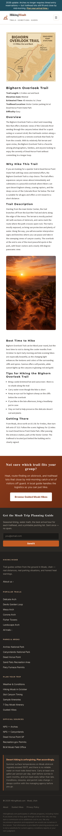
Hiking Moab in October (15, 689)
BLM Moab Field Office (14, 747)
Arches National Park (13, 647)
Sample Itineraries (12, 699)
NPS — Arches (10, 726)
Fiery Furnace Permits (14, 667)
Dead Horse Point (12, 657)
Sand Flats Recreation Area (16, 662)
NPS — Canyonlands (13, 732)
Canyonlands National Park (16, 652)
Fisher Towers (10, 619)
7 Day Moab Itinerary (13, 704)
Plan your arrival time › (38, 8)
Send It (31, 543)
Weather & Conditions (14, 684)
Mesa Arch (8, 609)
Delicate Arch (9, 599)
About (5, 807)
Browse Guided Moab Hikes (31, 496)
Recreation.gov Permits (14, 742)
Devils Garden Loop (13, 604)
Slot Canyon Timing (13, 694)
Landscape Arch (11, 625)
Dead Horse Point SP (13, 737)
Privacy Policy (33, 807)
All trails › (7, 630)
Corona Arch (9, 614)
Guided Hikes (10, 709)
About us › (8, 581)
